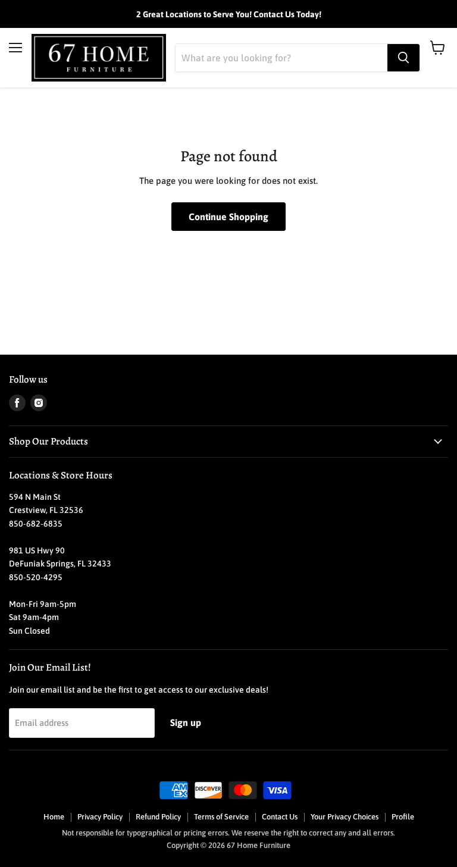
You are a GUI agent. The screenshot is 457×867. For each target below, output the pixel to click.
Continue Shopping (228, 216)
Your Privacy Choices (344, 816)
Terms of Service (221, 816)
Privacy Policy (100, 816)
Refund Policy (158, 816)
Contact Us (280, 816)
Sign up (185, 722)
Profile (403, 816)
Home (53, 816)
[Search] (403, 57)
